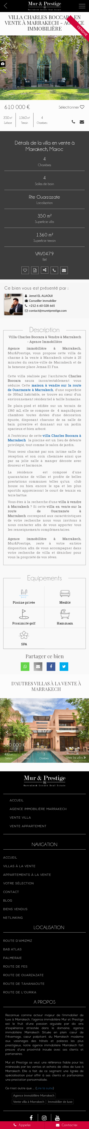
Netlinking (13, 918)
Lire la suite (45, 1088)
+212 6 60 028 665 (42, 305)
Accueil (17, 800)
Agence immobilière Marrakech (38, 809)
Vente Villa (20, 817)
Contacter (69, 1125)
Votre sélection (18, 883)
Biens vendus (15, 909)
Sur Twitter (64, 666)
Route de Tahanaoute (24, 984)
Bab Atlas (12, 949)
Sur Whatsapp (25, 666)
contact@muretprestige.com (48, 310)
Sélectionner (69, 107)
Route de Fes (15, 966)
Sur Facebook (51, 666)
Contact (11, 892)
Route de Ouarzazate (23, 975)
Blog (7, 900)
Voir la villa (75, 757)
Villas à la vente (19, 866)
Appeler (24, 1125)
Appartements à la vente (27, 875)
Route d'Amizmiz (17, 941)
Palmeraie (12, 958)
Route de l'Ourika (20, 992)
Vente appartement (28, 826)
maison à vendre (46, 385)
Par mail (38, 666)
